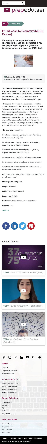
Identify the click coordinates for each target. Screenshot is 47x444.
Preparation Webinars (9, 371)
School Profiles (7, 402)
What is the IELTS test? (9, 386)
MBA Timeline (7, 430)
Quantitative (15, 24)
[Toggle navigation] (7, 10)
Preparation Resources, (30, 79)
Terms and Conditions (12, 441)
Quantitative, (11, 79)
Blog (40, 79)
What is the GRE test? (9, 389)
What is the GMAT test (9, 392)
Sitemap (27, 441)
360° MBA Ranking (8, 414)
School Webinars (8, 373)
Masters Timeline (8, 424)
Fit (3, 408)
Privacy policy (35, 439)
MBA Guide (6, 432)
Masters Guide (7, 427)
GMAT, (18, 79)
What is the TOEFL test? (10, 383)
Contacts (22, 439)
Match (4, 411)
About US (12, 439)
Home (4, 439)
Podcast (5, 368)
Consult (5, 405)
